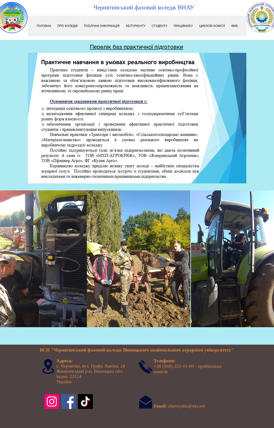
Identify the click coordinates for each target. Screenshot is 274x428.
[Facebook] (68, 401)
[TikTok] (85, 401)
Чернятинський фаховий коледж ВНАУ (143, 7)
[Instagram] (51, 401)
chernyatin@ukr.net (186, 406)
